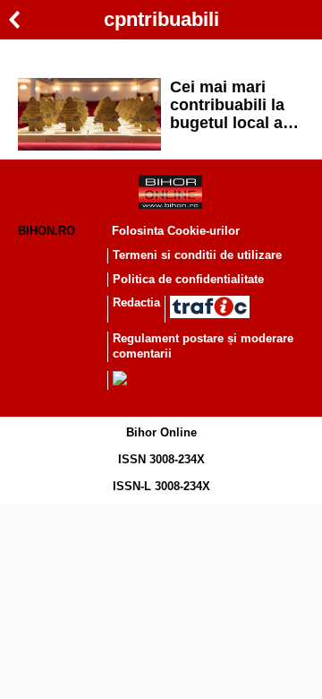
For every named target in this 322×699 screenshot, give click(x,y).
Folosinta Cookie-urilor (176, 230)
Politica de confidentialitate (188, 279)
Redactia (136, 302)
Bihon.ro (46, 230)
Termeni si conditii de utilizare (197, 255)
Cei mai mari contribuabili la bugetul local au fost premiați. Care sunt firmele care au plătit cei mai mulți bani (235, 105)
